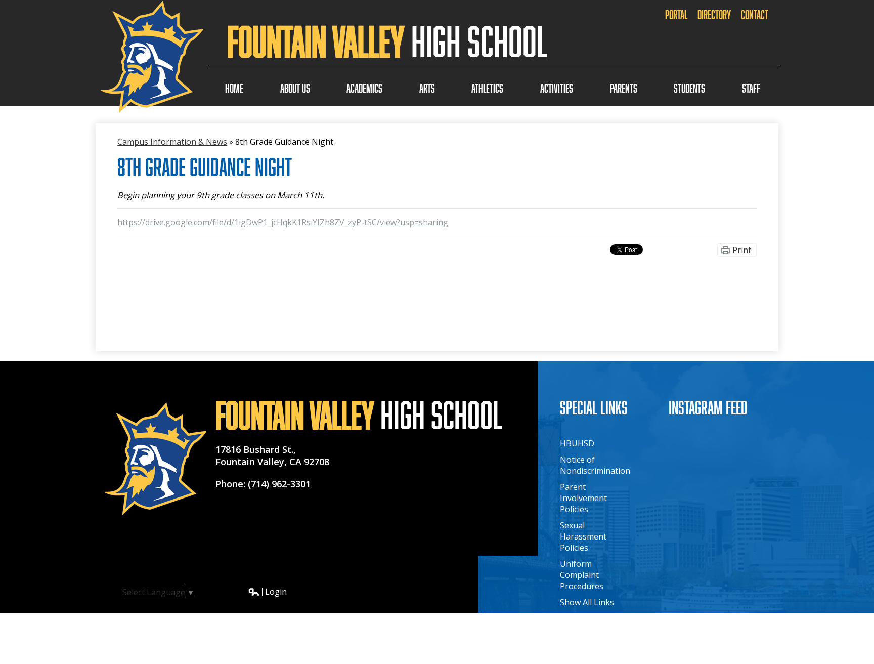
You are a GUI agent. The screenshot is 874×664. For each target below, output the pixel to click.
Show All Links (587, 602)
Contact (754, 14)
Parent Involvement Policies (583, 498)
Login (267, 591)
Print (741, 250)
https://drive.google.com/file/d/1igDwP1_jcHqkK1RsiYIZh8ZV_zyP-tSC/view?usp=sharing (282, 222)
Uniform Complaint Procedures (581, 575)
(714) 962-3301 (279, 484)
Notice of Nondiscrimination (595, 465)
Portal (676, 14)
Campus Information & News (172, 141)
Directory (714, 14)
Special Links (594, 407)
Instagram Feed (708, 407)
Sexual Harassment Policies (583, 536)
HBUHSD (577, 443)
